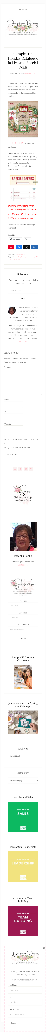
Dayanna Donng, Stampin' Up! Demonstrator (23, 28)
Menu (24, 9)
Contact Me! (23, 565)
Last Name (23, 613)
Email (6, 411)
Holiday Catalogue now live (24, 257)
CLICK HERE (16, 143)
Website (7, 424)
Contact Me (23, 341)
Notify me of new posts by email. (17, 447)
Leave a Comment (30, 73)
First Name (23, 601)
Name (7, 399)
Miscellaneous (20, 254)
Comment (8, 367)
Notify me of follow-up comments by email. (21, 439)
